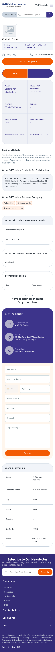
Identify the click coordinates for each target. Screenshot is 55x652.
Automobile (8, 203)
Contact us (8, 592)
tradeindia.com (46, 640)
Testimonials (9, 596)
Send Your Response (27, 61)
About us (8, 588)
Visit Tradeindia (41, 5)
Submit (27, 453)
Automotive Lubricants (13, 208)
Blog (6, 605)
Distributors (8, 14)
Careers (7, 600)
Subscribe (45, 572)
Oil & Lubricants (24, 203)
